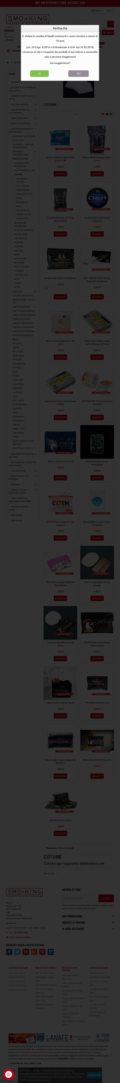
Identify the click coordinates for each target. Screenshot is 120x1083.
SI (39, 73)
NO (78, 73)
